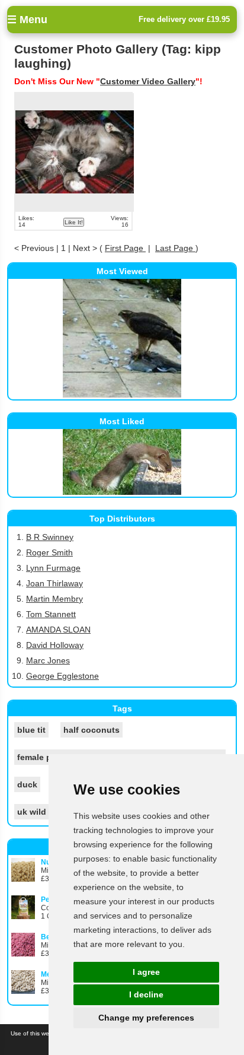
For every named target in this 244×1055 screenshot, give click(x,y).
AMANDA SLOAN (58, 629)
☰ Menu (27, 20)
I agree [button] (146, 972)
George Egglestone (62, 676)
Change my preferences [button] (146, 1017)
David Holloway (55, 645)
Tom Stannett (51, 614)
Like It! (74, 222)
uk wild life (39, 811)
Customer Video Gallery (147, 81)
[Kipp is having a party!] (74, 152)
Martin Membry (54, 598)
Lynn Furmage (53, 568)
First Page (125, 248)
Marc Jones (48, 660)
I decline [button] (146, 994)
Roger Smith (49, 552)
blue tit (31, 730)
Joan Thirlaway (54, 583)
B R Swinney (49, 537)
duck (27, 784)
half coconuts (91, 730)
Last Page (175, 248)
